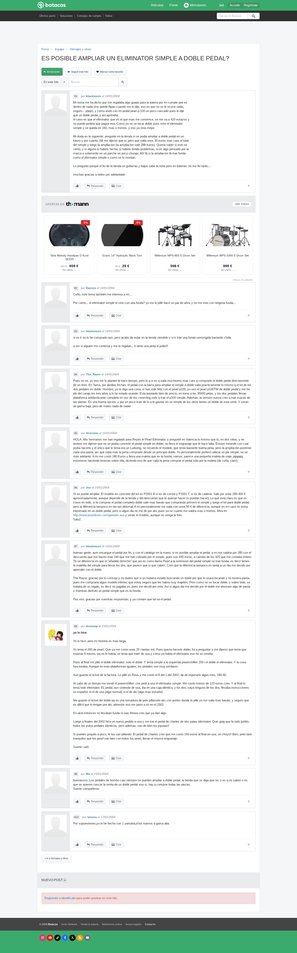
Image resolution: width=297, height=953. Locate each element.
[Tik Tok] (57, 938)
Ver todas (242, 204)
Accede (235, 5)
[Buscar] (253, 16)
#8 (75, 626)
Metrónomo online (112, 924)
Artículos (157, 5)
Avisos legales (133, 924)
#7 (75, 546)
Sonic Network (69, 924)
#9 (75, 774)
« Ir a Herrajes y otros (56, 858)
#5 (75, 433)
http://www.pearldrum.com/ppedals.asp (98, 515)
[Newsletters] (87, 938)
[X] (72, 938)
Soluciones (66, 15)
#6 (75, 487)
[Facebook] (65, 938)
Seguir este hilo (79, 71)
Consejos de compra (89, 15)
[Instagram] (42, 938)
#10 (76, 817)
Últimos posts (47, 15)
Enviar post (53, 71)
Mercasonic (198, 5)
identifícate (68, 898)
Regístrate (251, 5)
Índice (108, 15)
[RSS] (80, 938)
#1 (75, 96)
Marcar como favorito (111, 71)
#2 (75, 288)
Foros (174, 5)
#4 (75, 374)
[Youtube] (50, 938)
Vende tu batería (90, 924)
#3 (75, 331)
